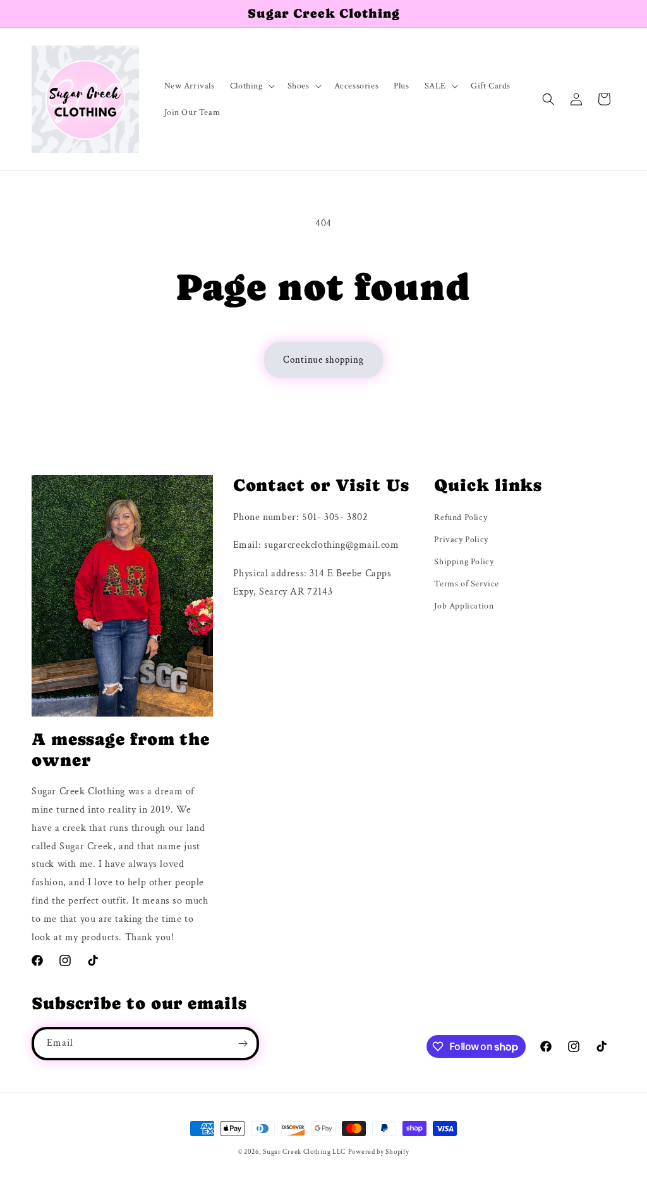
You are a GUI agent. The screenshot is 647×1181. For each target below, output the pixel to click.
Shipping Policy (463, 561)
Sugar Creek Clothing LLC (304, 1152)
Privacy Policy (461, 539)
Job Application (463, 606)
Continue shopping (323, 360)
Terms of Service (466, 584)
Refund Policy (460, 517)
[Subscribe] (243, 1043)
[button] (251, 86)
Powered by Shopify (378, 1152)
